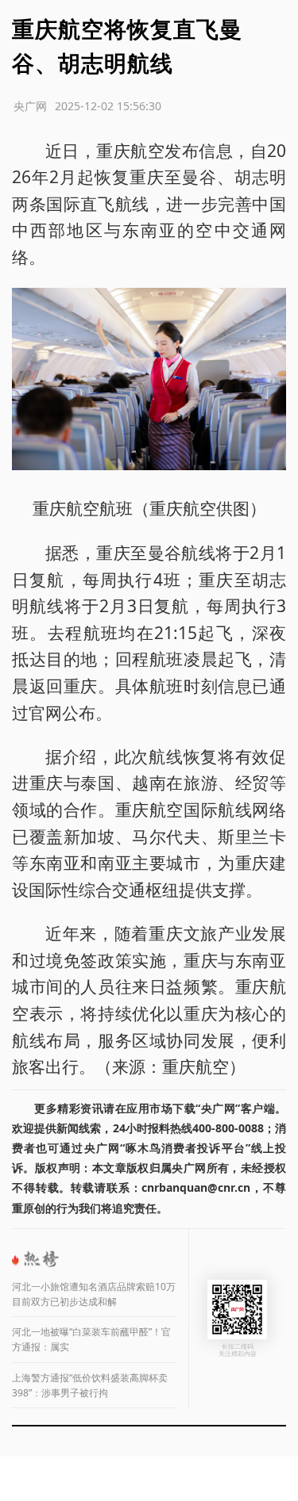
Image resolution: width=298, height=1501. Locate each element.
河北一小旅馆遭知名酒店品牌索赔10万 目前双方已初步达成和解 (94, 1294)
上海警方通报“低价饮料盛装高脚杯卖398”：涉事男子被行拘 (90, 1385)
